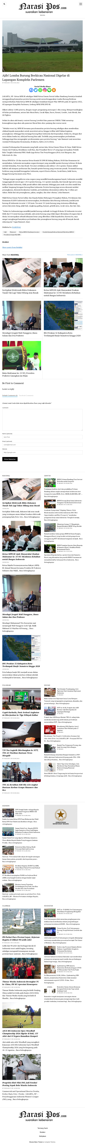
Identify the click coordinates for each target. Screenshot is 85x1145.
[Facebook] (31, 90)
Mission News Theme (35, 1142)
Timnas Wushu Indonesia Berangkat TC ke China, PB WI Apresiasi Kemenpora (20, 983)
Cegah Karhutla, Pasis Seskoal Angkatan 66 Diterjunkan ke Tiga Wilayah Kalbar (20, 713)
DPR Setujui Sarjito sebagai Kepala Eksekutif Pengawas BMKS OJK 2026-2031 (27, 812)
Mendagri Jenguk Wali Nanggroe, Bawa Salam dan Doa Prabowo (20, 615)
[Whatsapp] (40, 90)
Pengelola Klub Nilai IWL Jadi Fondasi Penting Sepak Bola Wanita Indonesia (19, 1084)
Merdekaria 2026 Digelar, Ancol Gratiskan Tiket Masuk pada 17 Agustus (68, 728)
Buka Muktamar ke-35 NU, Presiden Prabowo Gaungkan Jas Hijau (18, 374)
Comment (5, 408)
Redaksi (42, 1132)
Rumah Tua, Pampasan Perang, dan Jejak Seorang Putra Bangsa (69, 746)
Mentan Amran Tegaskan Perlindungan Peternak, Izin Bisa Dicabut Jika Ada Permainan (26, 886)
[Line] (49, 90)
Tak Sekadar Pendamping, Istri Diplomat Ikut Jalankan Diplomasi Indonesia (69, 691)
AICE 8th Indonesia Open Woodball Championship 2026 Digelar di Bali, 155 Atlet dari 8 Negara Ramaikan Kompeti (20, 1033)
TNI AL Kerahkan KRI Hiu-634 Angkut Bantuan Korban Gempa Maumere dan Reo (20, 787)
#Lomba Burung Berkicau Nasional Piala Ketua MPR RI (58, 232)
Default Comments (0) (9, 395)
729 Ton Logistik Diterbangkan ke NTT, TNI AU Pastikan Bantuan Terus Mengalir (20, 753)
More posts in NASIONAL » (75, 255)
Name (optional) (7, 433)
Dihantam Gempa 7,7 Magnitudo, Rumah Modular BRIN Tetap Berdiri (69, 525)
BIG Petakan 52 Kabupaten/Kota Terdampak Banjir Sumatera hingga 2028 (21, 665)
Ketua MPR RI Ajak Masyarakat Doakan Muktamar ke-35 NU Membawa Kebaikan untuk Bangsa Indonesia (21, 557)
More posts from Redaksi (12, 247)
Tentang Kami (42, 1128)
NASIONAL (16, 227)
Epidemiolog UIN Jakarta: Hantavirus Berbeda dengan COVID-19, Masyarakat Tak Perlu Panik (69, 968)
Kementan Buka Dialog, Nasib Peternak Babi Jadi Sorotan (25, 848)
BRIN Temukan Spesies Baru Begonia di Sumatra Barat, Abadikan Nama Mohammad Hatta (69, 547)
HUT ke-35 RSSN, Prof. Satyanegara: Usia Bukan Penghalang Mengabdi (69, 911)
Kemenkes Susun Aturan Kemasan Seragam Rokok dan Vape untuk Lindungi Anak (68, 989)
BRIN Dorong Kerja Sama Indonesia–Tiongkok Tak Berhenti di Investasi (69, 502)
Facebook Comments (26, 395)
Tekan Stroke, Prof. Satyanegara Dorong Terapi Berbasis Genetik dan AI (69, 930)
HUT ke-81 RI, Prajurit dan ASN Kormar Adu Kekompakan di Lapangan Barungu (68, 710)
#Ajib (5, 232)
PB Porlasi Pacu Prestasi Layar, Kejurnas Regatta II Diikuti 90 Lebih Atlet (21, 938)
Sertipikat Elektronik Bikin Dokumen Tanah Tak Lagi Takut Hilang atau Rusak (21, 504)
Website (4, 449)
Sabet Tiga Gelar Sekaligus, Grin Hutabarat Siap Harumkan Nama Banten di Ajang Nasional (68, 766)
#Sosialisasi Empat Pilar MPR (12, 235)
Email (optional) (7, 441)
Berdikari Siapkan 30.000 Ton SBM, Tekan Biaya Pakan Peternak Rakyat (27, 867)
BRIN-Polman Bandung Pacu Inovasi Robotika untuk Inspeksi (69, 480)
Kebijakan (42, 1136)
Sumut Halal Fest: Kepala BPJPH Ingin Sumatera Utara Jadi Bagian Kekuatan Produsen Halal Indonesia (27, 830)
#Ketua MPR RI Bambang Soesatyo (29, 232)
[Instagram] (45, 90)
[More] (54, 90)
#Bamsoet (13, 232)
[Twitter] (36, 90)
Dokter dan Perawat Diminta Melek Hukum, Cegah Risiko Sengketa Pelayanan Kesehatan (69, 949)
